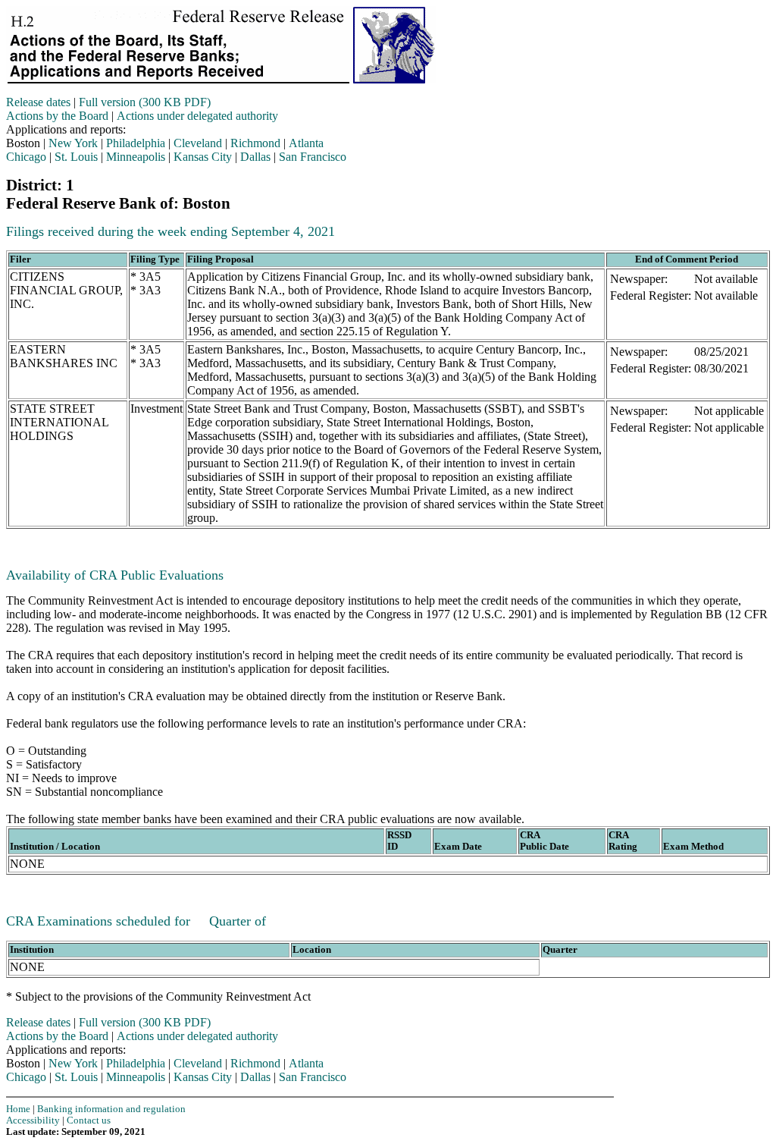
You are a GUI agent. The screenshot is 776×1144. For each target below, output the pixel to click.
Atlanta (306, 143)
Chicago (26, 156)
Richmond (255, 143)
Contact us (89, 1120)
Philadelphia (135, 143)
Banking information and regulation (111, 1109)
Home (18, 1109)
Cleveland (198, 143)
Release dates (38, 102)
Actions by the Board (57, 115)
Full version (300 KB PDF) (145, 102)
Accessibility (33, 1120)
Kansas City (203, 156)
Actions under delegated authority (197, 115)
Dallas (255, 156)
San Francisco (312, 156)
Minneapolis (135, 156)
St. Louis (76, 156)
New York (73, 143)
